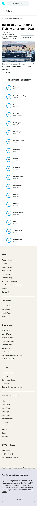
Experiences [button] (7, 325)
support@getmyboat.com (10, 457)
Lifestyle (5, 376)
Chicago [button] (5, 422)
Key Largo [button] (5, 429)
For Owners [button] (6, 309)
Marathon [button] (5, 436)
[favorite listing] (34, 64)
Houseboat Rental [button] (8, 341)
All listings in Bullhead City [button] (13, 18)
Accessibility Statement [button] (10, 281)
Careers (5, 263)
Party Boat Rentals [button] (8, 359)
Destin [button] (4, 433)
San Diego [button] (5, 412)
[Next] (32, 51)
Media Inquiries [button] (7, 267)
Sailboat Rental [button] (7, 352)
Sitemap (5, 288)
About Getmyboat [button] (8, 260)
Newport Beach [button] (7, 419)
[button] (6, 32)
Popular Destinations (10, 395)
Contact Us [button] (5, 292)
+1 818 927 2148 (7, 454)
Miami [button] (4, 401)
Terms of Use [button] (29, 483)
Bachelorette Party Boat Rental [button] (12, 355)
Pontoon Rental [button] (7, 345)
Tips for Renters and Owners (12, 387)
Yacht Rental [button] (6, 348)
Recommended (26, 37)
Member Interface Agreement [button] (12, 285)
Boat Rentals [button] (6, 330)
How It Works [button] (6, 306)
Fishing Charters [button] (7, 337)
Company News (7, 373)
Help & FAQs (6, 450)
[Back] (4, 51)
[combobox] (17, 4)
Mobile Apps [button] (6, 313)
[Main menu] (33, 3)
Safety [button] (4, 316)
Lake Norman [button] (6, 426)
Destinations (6, 383)
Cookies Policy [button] (7, 278)
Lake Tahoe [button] (6, 408)
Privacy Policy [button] (7, 274)
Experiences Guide (8, 380)
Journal (5, 367)
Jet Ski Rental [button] (6, 334)
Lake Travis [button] (6, 415)
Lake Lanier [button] (6, 404)
